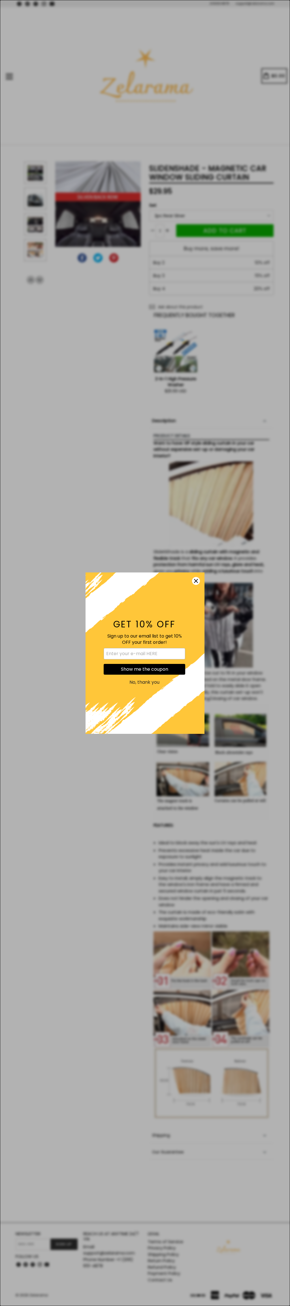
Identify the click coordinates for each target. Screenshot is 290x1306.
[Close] (196, 581)
